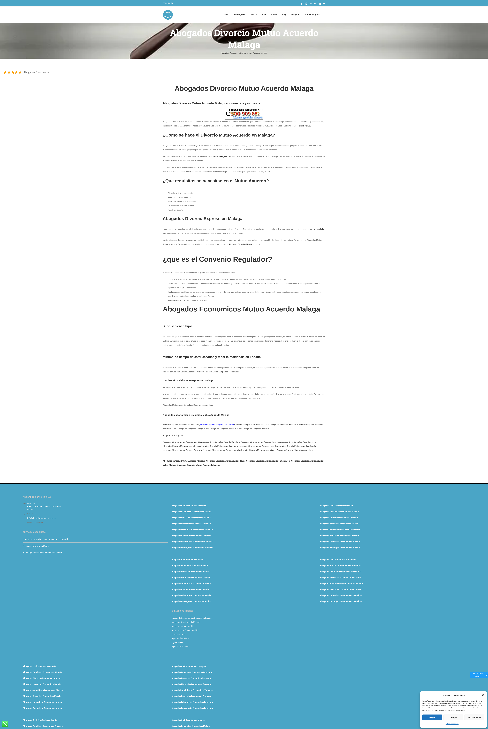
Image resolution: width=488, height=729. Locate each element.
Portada (224, 53)
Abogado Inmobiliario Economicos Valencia (192, 529)
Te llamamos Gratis (477, 675)
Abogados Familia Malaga (300, 126)
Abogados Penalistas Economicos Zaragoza (192, 672)
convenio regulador (316, 229)
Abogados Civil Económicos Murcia (39, 666)
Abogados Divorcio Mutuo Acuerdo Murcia (221, 450)
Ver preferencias (474, 717)
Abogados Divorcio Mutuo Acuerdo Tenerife (258, 446)
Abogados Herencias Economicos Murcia (42, 684)
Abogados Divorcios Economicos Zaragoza (191, 678)
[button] (483, 695)
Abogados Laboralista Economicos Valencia (192, 541)
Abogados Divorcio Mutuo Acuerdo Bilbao (181, 446)
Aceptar (432, 717)
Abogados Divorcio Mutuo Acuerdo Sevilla (297, 442)
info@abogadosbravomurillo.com (41, 518)
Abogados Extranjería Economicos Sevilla (191, 601)
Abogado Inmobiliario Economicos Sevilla (191, 583)
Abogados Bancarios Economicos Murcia (42, 696)
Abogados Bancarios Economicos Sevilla (190, 589)
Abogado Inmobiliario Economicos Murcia (43, 690)
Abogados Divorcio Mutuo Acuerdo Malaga (295, 450)
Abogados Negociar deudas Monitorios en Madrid (46, 539)
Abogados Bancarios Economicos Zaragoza (191, 696)
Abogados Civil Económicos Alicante (40, 720)
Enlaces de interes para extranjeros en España (191, 618)
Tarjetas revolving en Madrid (37, 546)
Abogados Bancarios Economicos (187, 535)
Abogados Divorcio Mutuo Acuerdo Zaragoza (182, 450)
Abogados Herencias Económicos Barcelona (340, 577)
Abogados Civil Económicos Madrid (336, 505)
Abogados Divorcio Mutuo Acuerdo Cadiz (258, 450)
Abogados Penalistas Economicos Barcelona (341, 565)
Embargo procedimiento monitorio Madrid (43, 552)
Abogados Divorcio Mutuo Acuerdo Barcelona (220, 442)
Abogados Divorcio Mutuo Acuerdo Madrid (181, 442)
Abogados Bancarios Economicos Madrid (339, 535)
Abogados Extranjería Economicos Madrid (340, 547)
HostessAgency (178, 634)
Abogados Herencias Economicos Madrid (339, 523)
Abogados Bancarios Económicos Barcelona (340, 589)
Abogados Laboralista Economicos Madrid (340, 541)
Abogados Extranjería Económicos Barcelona (341, 601)
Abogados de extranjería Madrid (186, 622)
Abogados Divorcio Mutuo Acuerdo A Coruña (296, 446)
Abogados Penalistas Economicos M (40, 672)
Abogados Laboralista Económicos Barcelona (341, 595)
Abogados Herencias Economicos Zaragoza (191, 684)
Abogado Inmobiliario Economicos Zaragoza (192, 690)
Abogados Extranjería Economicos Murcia (42, 708)
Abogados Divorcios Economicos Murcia (41, 678)
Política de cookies (452, 724)
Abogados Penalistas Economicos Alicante (43, 726)
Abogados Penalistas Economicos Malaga (191, 726)
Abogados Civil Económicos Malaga (188, 720)
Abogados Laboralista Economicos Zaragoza (192, 702)
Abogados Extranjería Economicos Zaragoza (192, 708)
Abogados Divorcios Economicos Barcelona (340, 571)
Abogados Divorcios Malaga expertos (244, 244)
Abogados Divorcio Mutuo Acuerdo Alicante (219, 446)
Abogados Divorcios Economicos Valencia (191, 517)
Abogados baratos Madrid (183, 626)
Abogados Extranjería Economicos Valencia (192, 547)
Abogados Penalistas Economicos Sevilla (191, 565)
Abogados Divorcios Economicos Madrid (339, 517)
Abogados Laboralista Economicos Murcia (42, 702)
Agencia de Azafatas (180, 646)
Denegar (453, 717)
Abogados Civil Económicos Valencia (189, 505)
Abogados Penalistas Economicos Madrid (339, 511)
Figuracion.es (177, 642)
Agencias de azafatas (181, 638)
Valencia (207, 535)
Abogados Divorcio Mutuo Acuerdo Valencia (260, 442)
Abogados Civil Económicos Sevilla (188, 559)
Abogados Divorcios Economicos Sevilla (190, 571)
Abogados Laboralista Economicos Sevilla (191, 595)
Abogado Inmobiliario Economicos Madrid (340, 529)
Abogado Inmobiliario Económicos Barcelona (341, 583)
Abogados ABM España (173, 435)
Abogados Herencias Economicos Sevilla (191, 577)
